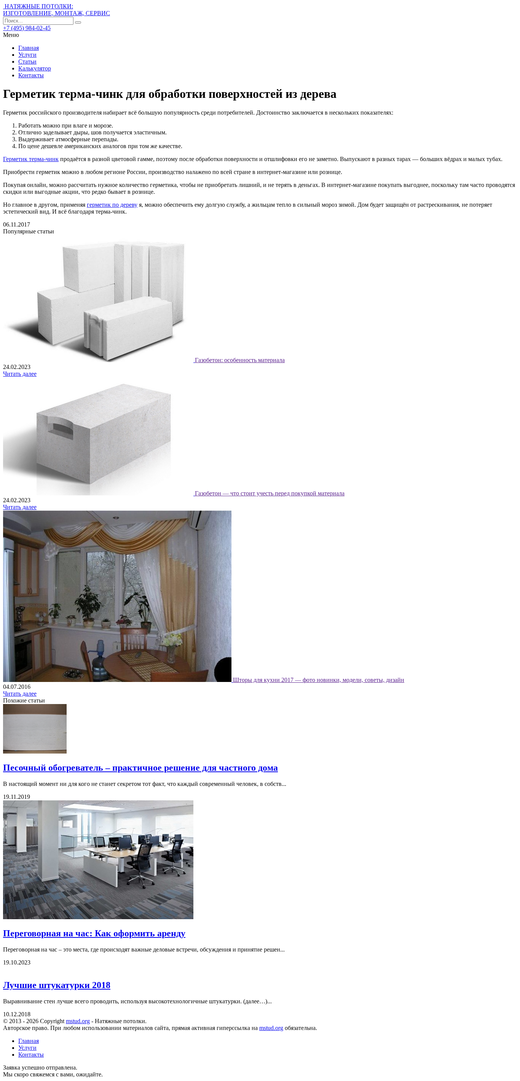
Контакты (31, 75)
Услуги (27, 54)
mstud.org (78, 1021)
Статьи (27, 61)
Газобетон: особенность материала (240, 360)
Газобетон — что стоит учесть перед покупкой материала (270, 493)
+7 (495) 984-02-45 (27, 28)
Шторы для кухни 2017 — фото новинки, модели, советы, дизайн (318, 680)
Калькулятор (34, 68)
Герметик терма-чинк (31, 159)
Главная (28, 48)
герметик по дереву (112, 204)
